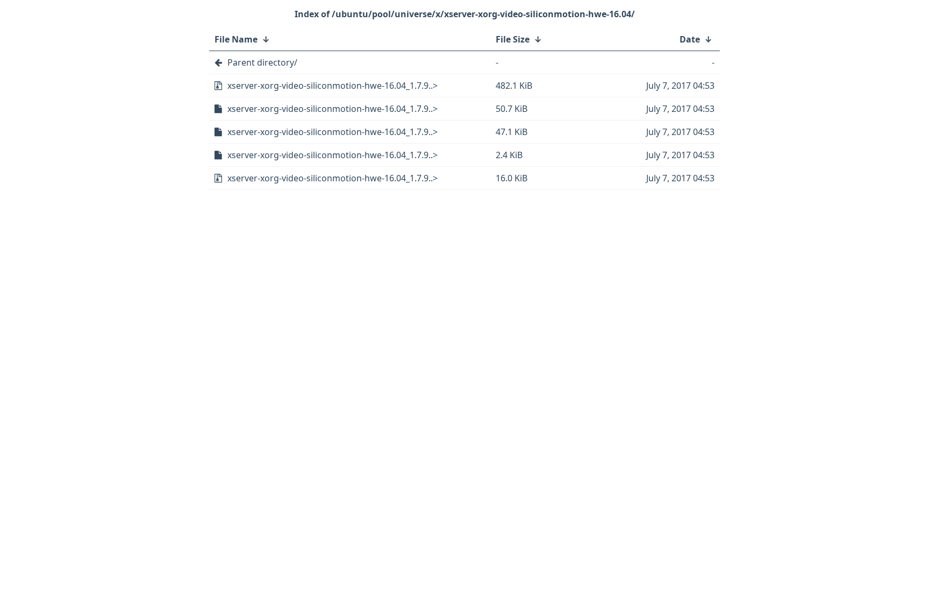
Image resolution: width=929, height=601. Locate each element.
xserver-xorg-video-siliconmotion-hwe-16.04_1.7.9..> (332, 85)
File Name (236, 39)
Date (690, 39)
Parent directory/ (262, 62)
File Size (513, 39)
